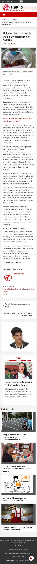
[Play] (31, 558)
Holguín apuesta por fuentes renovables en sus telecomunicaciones (14, 437)
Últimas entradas (17, 269)
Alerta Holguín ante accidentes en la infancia (17, 305)
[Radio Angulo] (8, 275)
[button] (8, 336)
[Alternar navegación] (4, 14)
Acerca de (7, 269)
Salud (5, 294)
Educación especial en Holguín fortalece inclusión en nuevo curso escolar (17, 468)
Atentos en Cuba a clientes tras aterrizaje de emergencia (18, 314)
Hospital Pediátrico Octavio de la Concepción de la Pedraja (18, 290)
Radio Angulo (11, 44)
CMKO (19, 358)
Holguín (11, 286)
